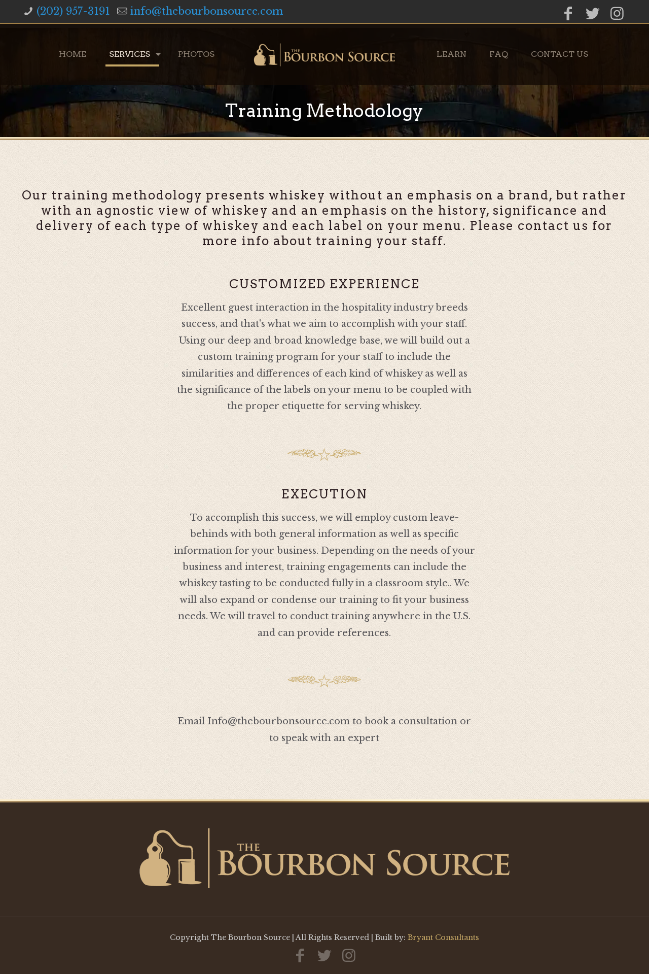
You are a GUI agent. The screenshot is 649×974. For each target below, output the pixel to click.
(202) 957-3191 (73, 11)
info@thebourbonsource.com (206, 11)
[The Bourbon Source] (325, 54)
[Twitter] (592, 13)
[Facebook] (568, 13)
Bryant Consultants (443, 937)
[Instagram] (617, 13)
